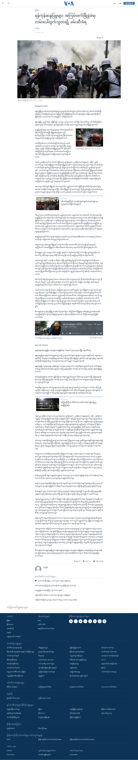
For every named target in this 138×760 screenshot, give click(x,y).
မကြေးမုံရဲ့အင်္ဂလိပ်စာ (44, 687)
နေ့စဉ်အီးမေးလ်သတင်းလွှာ (46, 628)
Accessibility (73, 754)
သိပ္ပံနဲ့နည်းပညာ (43, 648)
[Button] (100, 37)
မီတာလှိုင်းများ (42, 728)
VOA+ (9, 739)
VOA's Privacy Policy (76, 750)
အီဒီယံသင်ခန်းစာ (12, 687)
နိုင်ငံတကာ (10, 624)
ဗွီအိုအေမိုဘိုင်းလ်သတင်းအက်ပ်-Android (82, 739)
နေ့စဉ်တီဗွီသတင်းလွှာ (13, 709)
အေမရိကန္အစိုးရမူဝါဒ (44, 754)
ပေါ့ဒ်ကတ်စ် (41, 624)
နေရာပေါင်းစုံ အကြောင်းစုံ (109, 664)
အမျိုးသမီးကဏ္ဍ (75, 672)
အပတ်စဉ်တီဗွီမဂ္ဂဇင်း (13, 717)
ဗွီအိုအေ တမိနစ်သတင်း (108, 709)
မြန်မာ (37, 10)
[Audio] (114, 3)
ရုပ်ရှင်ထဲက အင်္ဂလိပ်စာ (77, 687)
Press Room (11, 754)
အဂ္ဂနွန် (37, 28)
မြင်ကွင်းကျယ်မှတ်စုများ (77, 651)
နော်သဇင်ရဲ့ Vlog (106, 713)
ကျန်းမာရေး (73, 668)
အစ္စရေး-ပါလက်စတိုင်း (14, 636)
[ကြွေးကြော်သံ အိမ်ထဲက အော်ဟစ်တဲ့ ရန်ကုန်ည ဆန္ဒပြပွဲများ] (47, 404)
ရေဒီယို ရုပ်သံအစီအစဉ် (14, 713)
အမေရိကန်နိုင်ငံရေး (13, 664)
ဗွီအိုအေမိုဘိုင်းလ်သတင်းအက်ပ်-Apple (50, 739)
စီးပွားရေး (41, 655)
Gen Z (103, 660)
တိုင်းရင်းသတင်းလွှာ (107, 648)
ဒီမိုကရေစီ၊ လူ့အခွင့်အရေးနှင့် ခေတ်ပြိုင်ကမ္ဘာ (20, 651)
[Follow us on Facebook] (71, 621)
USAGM (9, 750)
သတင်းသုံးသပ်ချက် (13, 655)
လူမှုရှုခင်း (41, 676)
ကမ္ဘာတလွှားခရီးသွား (76, 655)
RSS (39, 620)
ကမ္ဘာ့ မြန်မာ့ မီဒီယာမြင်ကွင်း (15, 676)
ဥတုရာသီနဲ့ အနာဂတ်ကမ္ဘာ (46, 651)
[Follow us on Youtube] (80, 621)
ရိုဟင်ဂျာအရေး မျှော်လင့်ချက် (79, 676)
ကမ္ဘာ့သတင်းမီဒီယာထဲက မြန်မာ (16, 672)
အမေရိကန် (10, 628)
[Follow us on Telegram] (90, 621)
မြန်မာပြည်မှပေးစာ (75, 648)
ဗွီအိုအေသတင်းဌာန (71, 326)
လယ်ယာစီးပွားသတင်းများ (46, 664)
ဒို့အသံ (103, 668)
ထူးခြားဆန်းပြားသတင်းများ (46, 672)
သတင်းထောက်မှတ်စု (13, 668)
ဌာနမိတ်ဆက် (11, 728)
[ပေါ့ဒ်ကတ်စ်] (100, 621)
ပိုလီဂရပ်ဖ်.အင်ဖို (75, 713)
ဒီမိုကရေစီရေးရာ (12, 660)
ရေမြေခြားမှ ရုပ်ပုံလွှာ (76, 709)
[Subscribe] (104, 621)
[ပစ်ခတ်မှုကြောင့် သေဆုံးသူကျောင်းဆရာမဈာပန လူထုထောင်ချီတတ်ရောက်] (47, 203)
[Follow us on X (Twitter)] (76, 621)
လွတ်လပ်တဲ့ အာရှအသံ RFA (46, 750)
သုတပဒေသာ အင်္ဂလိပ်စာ (108, 687)
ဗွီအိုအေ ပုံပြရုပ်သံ (75, 717)
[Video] (120, 3)
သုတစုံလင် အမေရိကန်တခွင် (110, 655)
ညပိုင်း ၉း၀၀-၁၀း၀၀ (44, 698)
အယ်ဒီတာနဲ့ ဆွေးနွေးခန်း (14, 648)
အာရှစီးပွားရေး (74, 664)
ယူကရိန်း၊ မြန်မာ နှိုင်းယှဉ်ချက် (47, 668)
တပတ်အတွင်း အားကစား (46, 660)
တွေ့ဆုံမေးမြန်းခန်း (44, 717)
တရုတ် (9, 632)
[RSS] (95, 621)
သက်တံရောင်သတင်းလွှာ (108, 672)
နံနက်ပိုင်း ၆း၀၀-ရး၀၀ (13, 698)
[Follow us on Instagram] (85, 621)
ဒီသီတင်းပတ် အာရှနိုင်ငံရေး (78, 660)
